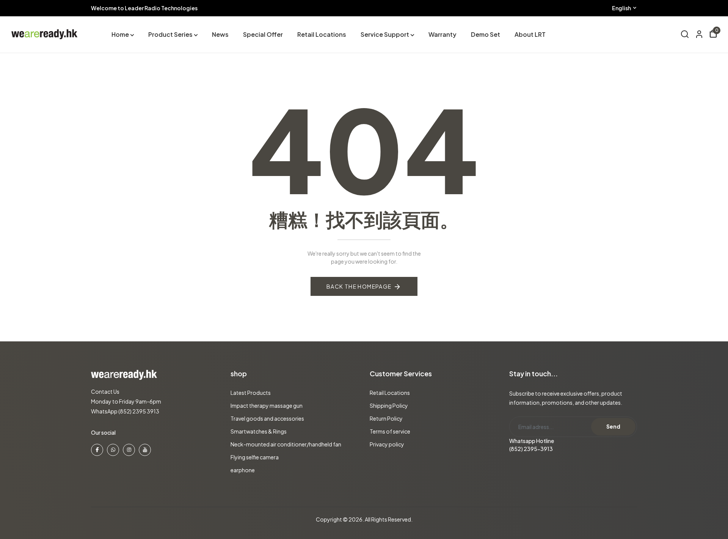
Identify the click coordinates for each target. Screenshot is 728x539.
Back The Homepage (359, 286)
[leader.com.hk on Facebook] (97, 450)
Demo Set (485, 34)
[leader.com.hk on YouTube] (145, 450)
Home (120, 34)
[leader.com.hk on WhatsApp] (113, 450)
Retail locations (321, 34)
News (220, 34)
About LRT (530, 34)
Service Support (385, 34)
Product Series (170, 34)
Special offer (263, 34)
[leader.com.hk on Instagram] (129, 450)
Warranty (442, 34)
